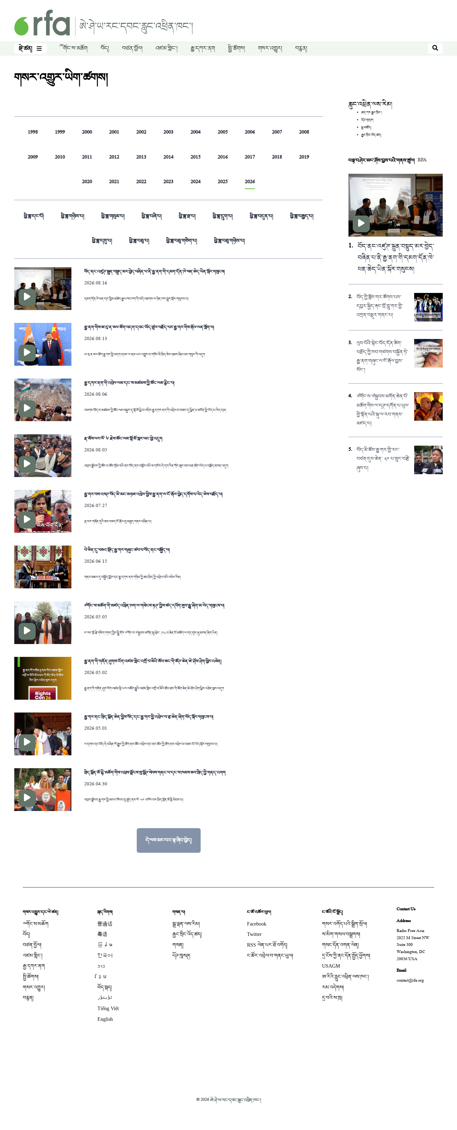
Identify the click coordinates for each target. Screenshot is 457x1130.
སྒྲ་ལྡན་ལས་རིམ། (186, 924)
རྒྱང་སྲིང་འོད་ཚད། (371, 135)
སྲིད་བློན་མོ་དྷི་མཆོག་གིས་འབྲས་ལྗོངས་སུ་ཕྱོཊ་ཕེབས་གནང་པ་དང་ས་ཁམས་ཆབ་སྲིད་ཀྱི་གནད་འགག (155, 772)
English (105, 1019)
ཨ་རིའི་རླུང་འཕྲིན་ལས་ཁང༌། (345, 976)
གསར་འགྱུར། (270, 48)
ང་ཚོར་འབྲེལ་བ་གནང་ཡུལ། (270, 955)
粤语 (102, 934)
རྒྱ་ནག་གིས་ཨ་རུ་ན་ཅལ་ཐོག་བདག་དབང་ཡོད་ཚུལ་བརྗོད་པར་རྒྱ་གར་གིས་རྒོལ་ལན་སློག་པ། (149, 327)
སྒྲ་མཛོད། (366, 127)
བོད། (105, 48)
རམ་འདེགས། (333, 987)
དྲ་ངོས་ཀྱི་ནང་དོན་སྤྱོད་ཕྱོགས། (346, 955)
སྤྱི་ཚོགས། (236, 48)
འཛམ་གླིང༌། (166, 48)
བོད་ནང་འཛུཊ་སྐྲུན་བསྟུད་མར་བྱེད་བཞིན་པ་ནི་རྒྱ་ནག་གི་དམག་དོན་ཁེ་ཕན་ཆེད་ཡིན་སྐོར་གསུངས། (154, 271)
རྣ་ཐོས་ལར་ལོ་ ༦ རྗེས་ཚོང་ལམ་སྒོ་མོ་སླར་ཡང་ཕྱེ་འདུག (123, 438)
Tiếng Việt (108, 1008)
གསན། (178, 945)
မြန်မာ (104, 945)
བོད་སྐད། (104, 987)
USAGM (331, 966)
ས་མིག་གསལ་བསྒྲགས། (341, 934)
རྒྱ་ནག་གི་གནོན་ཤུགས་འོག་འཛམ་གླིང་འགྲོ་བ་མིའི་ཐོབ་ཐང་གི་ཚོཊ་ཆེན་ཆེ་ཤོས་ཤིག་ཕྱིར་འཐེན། (152, 661)
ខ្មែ (102, 976)
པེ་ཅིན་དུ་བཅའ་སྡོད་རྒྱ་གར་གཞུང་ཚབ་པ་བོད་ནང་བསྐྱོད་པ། (127, 550)
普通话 (104, 924)
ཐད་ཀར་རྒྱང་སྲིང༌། (371, 112)
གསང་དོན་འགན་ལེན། (340, 945)
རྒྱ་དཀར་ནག (203, 48)
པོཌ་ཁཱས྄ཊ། (367, 120)
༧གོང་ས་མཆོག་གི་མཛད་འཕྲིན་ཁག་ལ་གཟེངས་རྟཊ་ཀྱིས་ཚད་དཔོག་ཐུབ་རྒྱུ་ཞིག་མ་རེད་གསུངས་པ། (154, 605)
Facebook (256, 924)
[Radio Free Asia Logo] (103, 23)
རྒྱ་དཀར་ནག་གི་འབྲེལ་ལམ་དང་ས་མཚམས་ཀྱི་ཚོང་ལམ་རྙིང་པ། (129, 383)
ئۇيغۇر (104, 997)
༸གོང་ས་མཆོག (73, 48)
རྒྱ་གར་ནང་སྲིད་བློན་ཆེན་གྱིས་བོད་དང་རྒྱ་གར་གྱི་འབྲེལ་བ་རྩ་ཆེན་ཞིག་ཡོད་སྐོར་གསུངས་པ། (148, 717)
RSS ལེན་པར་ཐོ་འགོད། (267, 945)
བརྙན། (301, 48)
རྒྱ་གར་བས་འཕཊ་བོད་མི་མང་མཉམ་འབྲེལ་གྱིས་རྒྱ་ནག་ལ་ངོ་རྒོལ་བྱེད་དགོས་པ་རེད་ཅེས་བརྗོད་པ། (153, 494)
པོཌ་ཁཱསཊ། (181, 955)
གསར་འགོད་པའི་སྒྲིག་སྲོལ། (344, 924)
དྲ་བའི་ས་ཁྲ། (332, 997)
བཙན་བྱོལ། (132, 48)
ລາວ (101, 966)
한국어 (104, 955)
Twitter (254, 934)
